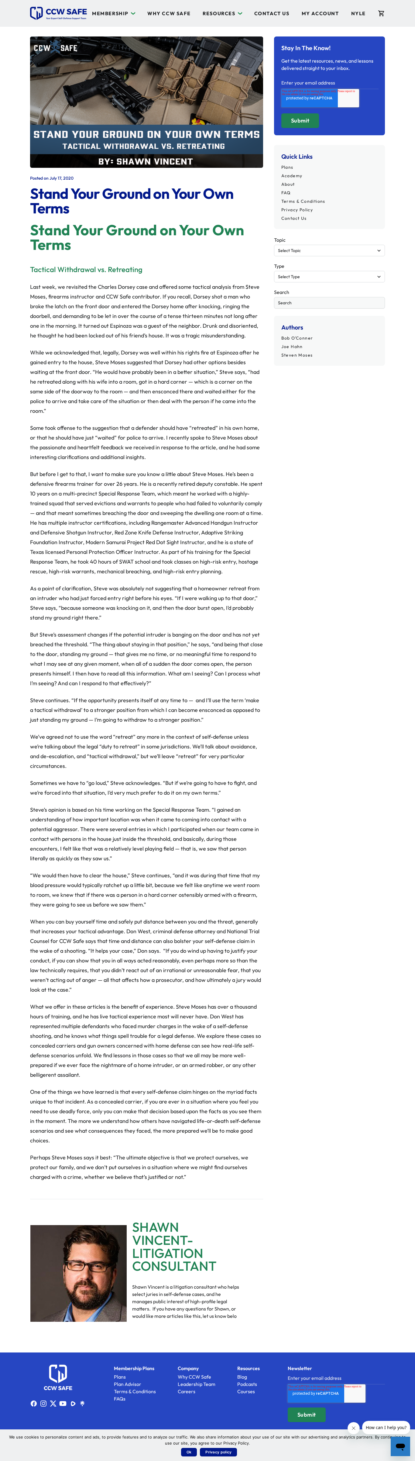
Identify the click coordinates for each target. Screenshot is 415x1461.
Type (279, 266)
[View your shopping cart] (381, 13)
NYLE (358, 13)
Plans (287, 167)
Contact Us (272, 13)
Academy (292, 175)
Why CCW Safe (168, 13)
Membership (110, 13)
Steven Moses (297, 355)
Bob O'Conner (297, 338)
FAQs (119, 1399)
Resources (219, 13)
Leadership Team (196, 1384)
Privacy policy (218, 1452)
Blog (242, 1377)
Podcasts (247, 1384)
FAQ (286, 192)
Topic (280, 240)
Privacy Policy (297, 209)
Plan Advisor (127, 1384)
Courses (246, 1391)
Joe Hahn (292, 346)
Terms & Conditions (303, 201)
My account (320, 13)
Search (281, 292)
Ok (189, 1452)
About (288, 184)
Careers (186, 1391)
